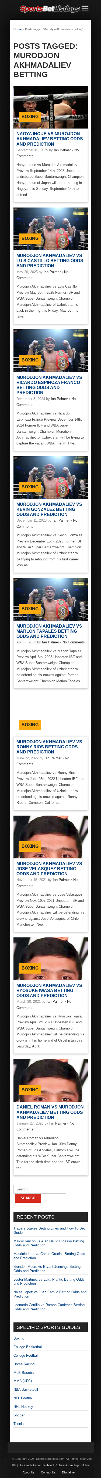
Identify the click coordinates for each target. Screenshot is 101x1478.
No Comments (73, 642)
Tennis (18, 1424)
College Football (26, 1355)
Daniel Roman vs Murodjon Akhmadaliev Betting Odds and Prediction (50, 1112)
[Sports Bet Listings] (50, 13)
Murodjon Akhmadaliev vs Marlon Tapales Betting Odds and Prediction (49, 631)
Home (17, 29)
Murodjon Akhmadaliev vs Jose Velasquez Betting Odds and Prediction (49, 868)
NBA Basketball (25, 1389)
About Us (29, 1472)
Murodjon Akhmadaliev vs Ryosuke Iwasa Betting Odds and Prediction (49, 990)
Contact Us (48, 1472)
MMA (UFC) (22, 1381)
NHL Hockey (23, 1407)
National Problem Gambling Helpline (66, 1465)
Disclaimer (69, 1472)
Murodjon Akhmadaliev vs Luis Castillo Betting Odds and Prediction (49, 260)
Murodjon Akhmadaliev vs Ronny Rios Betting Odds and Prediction (49, 747)
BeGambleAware (30, 1465)
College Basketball (28, 1347)
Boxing (30, 116)
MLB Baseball (24, 1373)
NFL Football (23, 1398)
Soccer (19, 1415)
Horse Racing (23, 1364)
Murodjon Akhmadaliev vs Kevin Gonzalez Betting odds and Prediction (49, 509)
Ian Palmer (62, 150)
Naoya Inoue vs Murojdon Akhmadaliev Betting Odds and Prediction (49, 138)
